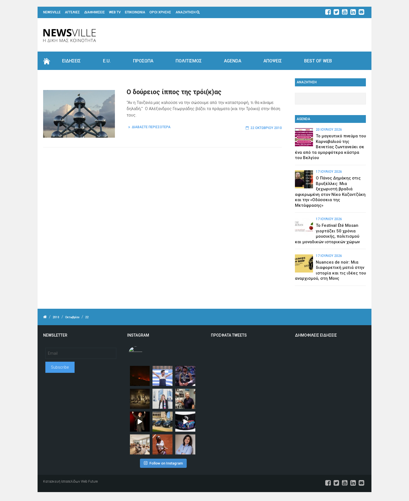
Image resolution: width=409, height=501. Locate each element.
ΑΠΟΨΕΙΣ (272, 61)
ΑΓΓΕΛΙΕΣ (72, 12)
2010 (56, 317)
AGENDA (232, 61)
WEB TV (115, 12)
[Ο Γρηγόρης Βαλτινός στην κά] (140, 422)
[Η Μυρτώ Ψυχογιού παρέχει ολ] (185, 444)
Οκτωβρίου (72, 317)
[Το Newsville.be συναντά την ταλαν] (162, 399)
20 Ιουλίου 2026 (329, 130)
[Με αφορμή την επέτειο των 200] (140, 399)
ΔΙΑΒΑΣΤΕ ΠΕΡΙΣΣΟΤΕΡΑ (151, 127)
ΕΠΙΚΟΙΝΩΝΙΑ (135, 12)
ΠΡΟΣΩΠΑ (143, 61)
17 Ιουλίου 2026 (329, 172)
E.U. (107, 61)
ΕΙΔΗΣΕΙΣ (71, 61)
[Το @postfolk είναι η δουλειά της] (185, 422)
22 (86, 317)
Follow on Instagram (166, 463)
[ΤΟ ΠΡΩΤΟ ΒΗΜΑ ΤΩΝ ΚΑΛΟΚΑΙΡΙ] (162, 422)
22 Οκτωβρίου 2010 (266, 128)
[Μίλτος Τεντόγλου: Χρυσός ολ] (162, 376)
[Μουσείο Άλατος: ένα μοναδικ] (185, 399)
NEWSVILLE (52, 12)
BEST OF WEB (318, 61)
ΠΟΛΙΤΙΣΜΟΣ (189, 61)
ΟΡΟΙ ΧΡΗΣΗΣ (160, 12)
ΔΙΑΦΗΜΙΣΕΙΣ (94, 12)
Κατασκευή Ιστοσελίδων (61, 481)
